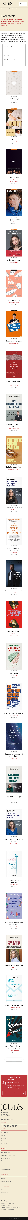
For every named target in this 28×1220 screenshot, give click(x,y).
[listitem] (2, 1125)
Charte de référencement (8, 1210)
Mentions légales (5, 1205)
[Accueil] (7, 3)
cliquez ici (16, 1089)
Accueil (2, 9)
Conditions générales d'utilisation (10, 1207)
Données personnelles (7, 1201)
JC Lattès (8, 9)
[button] (8, 46)
